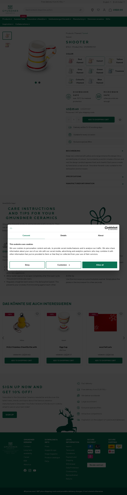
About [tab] (100, 235)
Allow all (100, 265)
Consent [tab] (26, 235)
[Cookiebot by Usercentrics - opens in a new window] (106, 228)
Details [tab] (64, 235)
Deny (27, 265)
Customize (62, 265)
